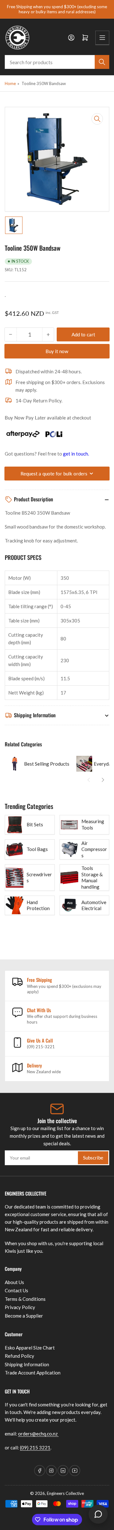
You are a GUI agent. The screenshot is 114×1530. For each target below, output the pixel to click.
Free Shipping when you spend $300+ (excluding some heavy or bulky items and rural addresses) (57, 9)
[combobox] (57, 62)
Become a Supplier (24, 1316)
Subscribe (93, 1157)
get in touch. (76, 453)
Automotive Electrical (93, 905)
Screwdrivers (39, 878)
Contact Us (16, 1290)
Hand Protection (38, 905)
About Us (14, 1282)
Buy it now (57, 351)
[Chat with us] (98, 1514)
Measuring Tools (92, 824)
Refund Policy (19, 1356)
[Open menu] (102, 38)
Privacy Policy (20, 1307)
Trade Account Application (32, 1372)
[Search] (102, 62)
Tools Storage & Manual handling (92, 877)
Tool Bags (37, 849)
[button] (88, 780)
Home (10, 83)
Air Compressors (94, 849)
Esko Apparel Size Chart (30, 1347)
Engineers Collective (65, 1493)
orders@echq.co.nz (38, 1433)
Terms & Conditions (25, 1299)
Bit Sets (35, 824)
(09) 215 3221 (35, 1447)
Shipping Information (27, 1364)
